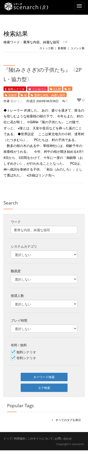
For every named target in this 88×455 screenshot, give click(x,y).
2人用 (57, 89)
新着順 (62, 48)
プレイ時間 (19, 320)
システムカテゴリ (24, 246)
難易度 (16, 271)
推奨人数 (17, 295)
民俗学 (12, 95)
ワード (16, 221)
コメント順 (77, 48)
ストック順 (46, 48)
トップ (8, 438)
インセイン (39, 89)
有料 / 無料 (19, 345)
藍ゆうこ (17, 101)
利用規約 (19, 438)
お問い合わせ (63, 438)
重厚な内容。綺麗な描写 (49, 95)
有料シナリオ (16, 89)
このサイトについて (40, 438)
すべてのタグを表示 (67, 420)
